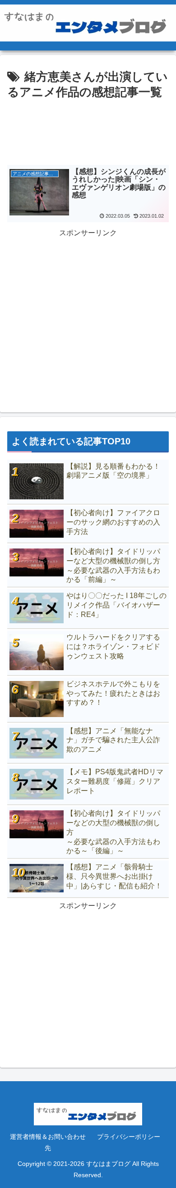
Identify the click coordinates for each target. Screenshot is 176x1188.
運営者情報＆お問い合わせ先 (48, 1142)
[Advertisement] (88, 129)
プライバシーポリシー (128, 1136)
